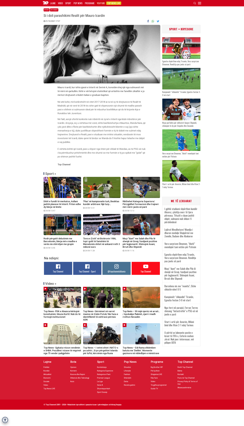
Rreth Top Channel (185, 367)
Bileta (180, 371)
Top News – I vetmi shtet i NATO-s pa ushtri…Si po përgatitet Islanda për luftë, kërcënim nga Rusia (100, 350)
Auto (72, 381)
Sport (68, 3)
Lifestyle (127, 371)
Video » (50, 284)
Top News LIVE (113, 3)
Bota (73, 361)
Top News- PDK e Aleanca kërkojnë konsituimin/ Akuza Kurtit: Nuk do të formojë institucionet (62, 314)
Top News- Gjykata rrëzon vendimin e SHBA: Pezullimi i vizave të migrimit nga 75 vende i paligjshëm (62, 350)
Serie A (100, 385)
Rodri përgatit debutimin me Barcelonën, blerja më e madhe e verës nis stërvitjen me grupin (60, 243)
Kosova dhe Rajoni (77, 374)
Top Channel (58, 271)
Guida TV (154, 389)
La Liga (100, 381)
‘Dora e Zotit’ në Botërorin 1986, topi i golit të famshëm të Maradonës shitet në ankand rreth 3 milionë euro (101, 244)
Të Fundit (54, 10)
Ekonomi (46, 378)
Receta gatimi (129, 385)
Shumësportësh (103, 389)
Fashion (127, 374)
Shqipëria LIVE (156, 374)
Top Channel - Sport (87, 271)
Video (60, 3)
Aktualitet (47, 374)
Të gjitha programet (159, 385)
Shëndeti (127, 378)
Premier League (103, 378)
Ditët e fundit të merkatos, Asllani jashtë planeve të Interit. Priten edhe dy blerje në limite (62, 206)
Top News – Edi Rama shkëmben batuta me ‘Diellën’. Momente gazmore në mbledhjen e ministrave (141, 350)
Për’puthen (155, 371)
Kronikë (46, 371)
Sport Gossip (102, 392)
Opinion (73, 367)
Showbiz (127, 367)
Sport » (50, 174)
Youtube (101, 3)
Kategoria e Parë (103, 374)
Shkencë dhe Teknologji (79, 378)
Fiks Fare (154, 378)
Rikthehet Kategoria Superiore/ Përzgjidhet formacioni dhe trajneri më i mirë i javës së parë (141, 206)
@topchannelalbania (116, 271)
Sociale (46, 381)
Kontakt (181, 374)
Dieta (126, 381)
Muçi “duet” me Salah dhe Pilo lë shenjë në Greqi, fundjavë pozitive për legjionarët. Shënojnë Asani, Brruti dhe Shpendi (140, 244)
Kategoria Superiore (105, 371)
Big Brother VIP (157, 367)
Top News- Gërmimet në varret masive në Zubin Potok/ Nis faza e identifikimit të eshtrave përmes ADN (100, 315)
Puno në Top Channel (186, 378)
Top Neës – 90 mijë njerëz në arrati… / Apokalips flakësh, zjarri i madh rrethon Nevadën (141, 314)
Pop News (78, 3)
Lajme (53, 3)
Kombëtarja (101, 367)
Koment (73, 371)
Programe (89, 3)
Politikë (46, 367)
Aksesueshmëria (184, 388)
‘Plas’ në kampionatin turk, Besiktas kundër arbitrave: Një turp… (101, 204)
